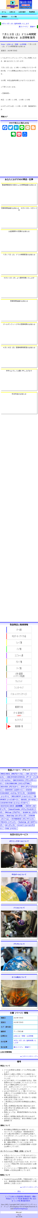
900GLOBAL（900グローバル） (12, 774)
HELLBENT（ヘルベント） (22, 796)
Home (3, 44)
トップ (7, 1196)
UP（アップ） (10, 825)
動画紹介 (4, 16)
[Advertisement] (19, 157)
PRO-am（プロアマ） (13, 812)
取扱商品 (32, 12)
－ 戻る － (19, 1191)
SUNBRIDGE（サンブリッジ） (23, 819)
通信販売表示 (25, 1201)
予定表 (20, 1198)
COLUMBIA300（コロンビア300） (18, 783)
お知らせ (12, 12)
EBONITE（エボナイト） (14, 790)
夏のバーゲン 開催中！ (28, 26)
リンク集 (14, 16)
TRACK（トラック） (9, 822)
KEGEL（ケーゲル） (29, 799)
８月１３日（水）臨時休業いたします (15, 23)
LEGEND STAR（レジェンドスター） (15, 803)
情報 (16, 44)
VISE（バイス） (11, 828)
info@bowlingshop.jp (21, 1208)
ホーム (4, 12)
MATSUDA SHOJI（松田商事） (12, 806)
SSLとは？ (19, 1212)
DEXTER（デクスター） (10, 786)
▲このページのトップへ (29, 1056)
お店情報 (23, 44)
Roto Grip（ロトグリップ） (17, 815)
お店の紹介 (22, 12)
